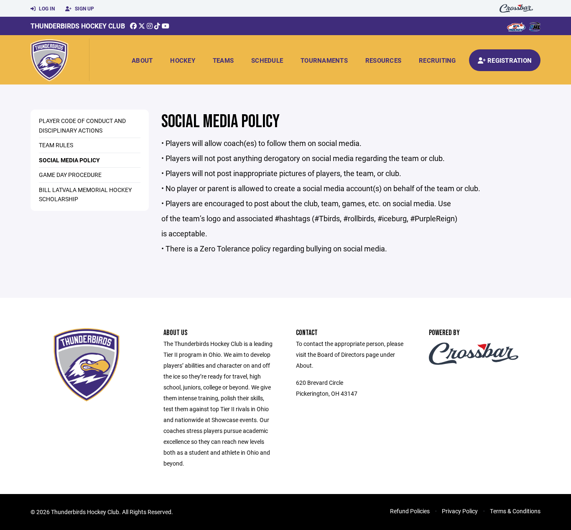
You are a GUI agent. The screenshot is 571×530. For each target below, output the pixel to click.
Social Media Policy (69, 160)
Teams (223, 60)
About (142, 60)
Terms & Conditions (515, 511)
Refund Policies (410, 511)
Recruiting (437, 60)
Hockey (182, 60)
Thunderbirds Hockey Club (78, 25)
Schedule (267, 60)
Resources (383, 60)
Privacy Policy (460, 511)
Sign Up (84, 8)
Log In (46, 8)
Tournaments (324, 60)
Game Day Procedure (70, 175)
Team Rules (56, 145)
